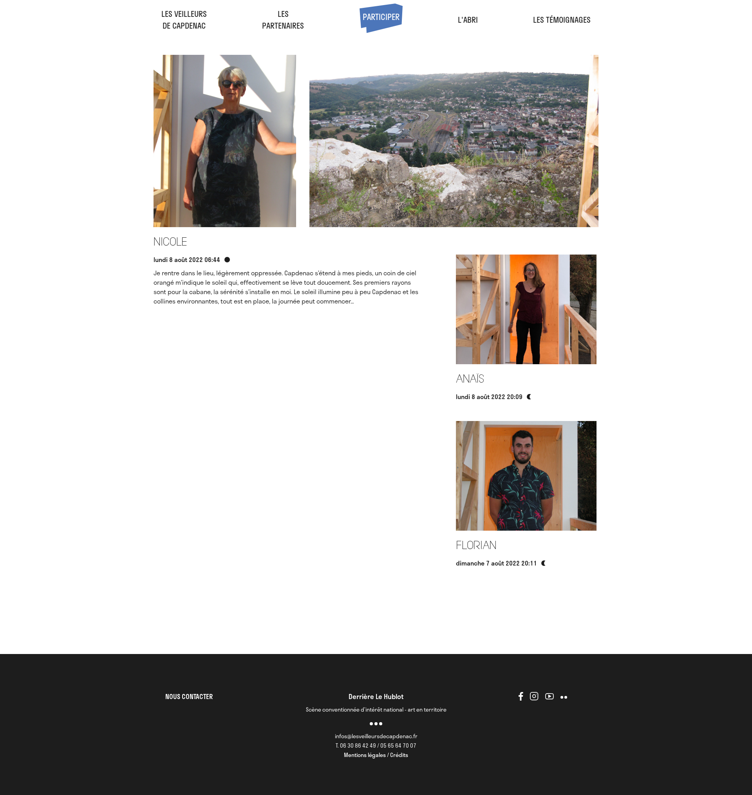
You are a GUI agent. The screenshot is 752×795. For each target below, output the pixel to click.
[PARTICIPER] (381, 30)
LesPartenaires (283, 19)
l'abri (468, 19)
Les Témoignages (562, 19)
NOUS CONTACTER (189, 696)
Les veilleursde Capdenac (184, 19)
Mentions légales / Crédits (376, 755)
